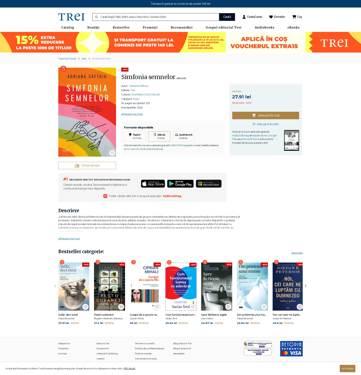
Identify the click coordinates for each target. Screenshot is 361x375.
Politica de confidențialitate (149, 348)
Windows (156, 148)
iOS (127, 148)
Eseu (84, 58)
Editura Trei (103, 343)
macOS (134, 148)
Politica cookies (143, 353)
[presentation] (55, 286)
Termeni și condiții (145, 343)
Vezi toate (297, 252)
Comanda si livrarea (146, 358)
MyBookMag (172, 196)
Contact (62, 353)
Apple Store (260, 135)
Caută (227, 17)
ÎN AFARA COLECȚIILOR (145, 94)
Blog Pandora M (182, 348)
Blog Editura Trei (182, 343)
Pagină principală (67, 58)
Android (144, 148)
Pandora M (103, 348)
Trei (132, 90)
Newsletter (179, 353)
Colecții (101, 358)
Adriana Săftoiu (139, 85)
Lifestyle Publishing (107, 353)
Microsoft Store (250, 138)
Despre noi (64, 343)
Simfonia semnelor (101, 58)
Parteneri (63, 348)
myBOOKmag (178, 145)
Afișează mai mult (132, 113)
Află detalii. (130, 368)
